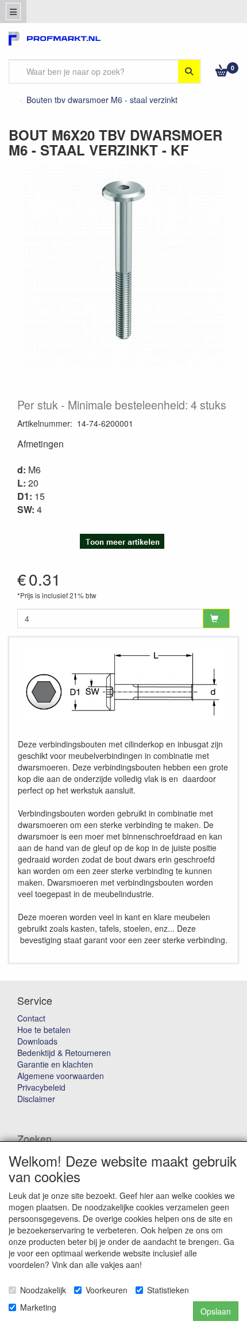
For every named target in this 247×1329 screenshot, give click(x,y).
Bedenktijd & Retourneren (64, 1052)
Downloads (37, 1041)
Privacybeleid (41, 1087)
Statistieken (168, 1290)
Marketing (38, 1307)
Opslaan (215, 1311)
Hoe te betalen (44, 1029)
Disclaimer (36, 1098)
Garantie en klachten (55, 1064)
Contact (31, 1018)
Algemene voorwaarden (60, 1075)
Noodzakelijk (43, 1290)
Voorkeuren (107, 1290)
